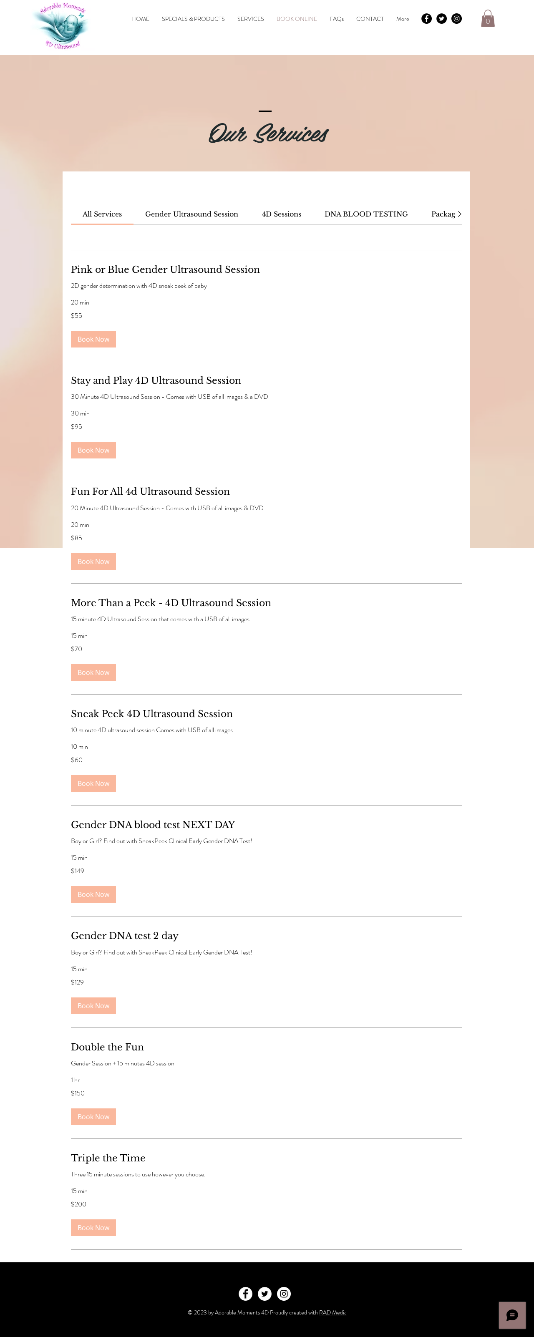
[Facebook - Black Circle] (426, 18)
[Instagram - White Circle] (284, 1294)
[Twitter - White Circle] (265, 1294)
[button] (488, 18)
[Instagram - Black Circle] (456, 18)
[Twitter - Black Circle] (441, 18)
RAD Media (333, 1312)
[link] (102, 214)
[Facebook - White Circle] (245, 1294)
